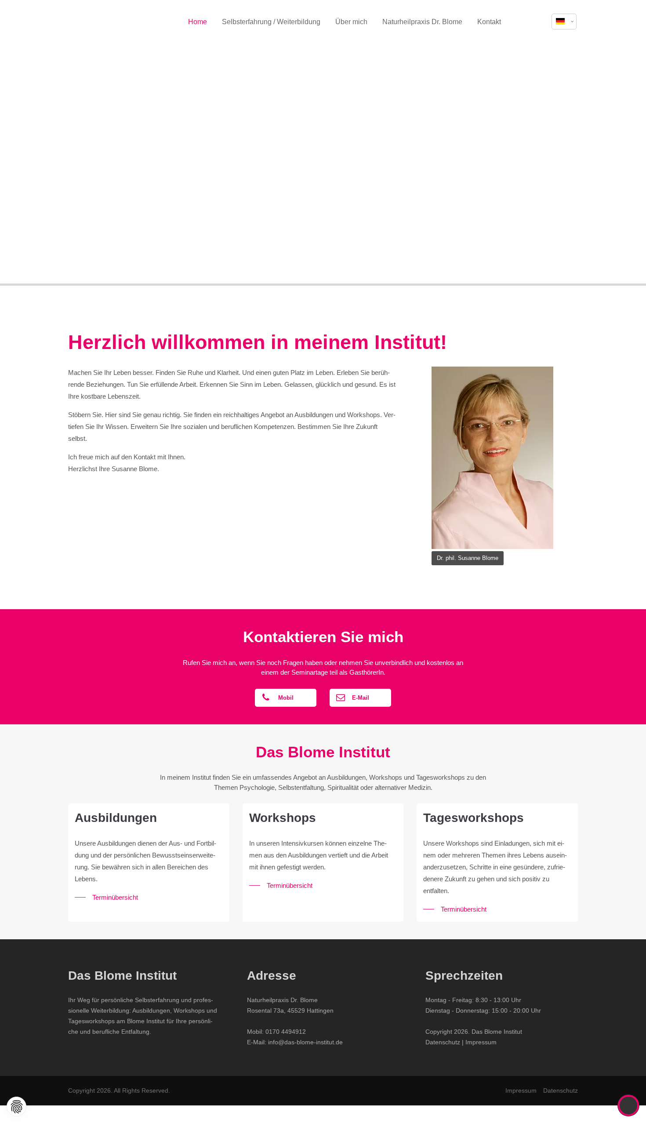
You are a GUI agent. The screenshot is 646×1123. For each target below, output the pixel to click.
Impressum (481, 1042)
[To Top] (628, 1105)
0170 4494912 (285, 1031)
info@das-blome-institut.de (305, 1042)
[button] (535, 22)
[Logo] (112, 22)
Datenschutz (442, 1042)
